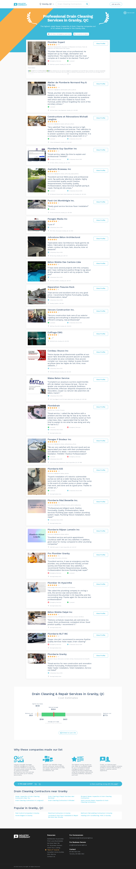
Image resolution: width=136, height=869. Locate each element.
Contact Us (51, 856)
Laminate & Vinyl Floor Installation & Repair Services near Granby (63, 816)
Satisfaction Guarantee (55, 839)
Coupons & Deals (82, 34)
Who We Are (51, 854)
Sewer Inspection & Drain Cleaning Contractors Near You (27, 797)
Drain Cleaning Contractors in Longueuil (29, 800)
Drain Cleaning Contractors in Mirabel (61, 800)
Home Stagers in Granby (23, 815)
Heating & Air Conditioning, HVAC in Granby (96, 815)
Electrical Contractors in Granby (59, 813)
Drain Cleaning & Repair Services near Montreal (61, 797)
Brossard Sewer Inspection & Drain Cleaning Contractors (96, 797)
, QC (40, 808)
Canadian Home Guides (55, 852)
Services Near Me (53, 843)
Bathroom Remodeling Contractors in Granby (96, 813)
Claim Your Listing (53, 847)
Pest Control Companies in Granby (27, 813)
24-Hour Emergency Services (60, 34)
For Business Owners (54, 845)
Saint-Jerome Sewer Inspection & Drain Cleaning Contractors (94, 801)
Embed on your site (69, 733)
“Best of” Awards (53, 850)
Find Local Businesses (55, 841)
